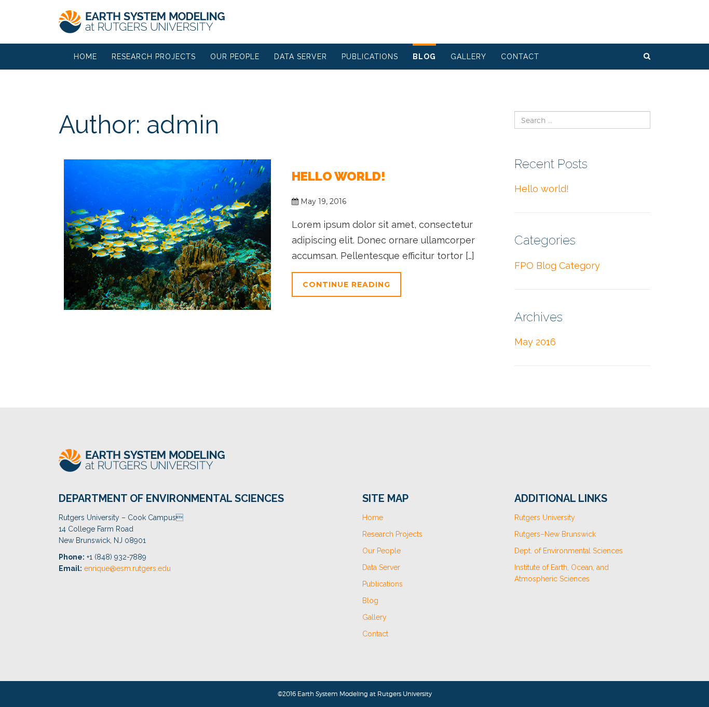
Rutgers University (544, 517)
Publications (370, 56)
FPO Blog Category (557, 265)
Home (85, 56)
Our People (235, 56)
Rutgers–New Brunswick (555, 534)
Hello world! (339, 176)
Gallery (468, 56)
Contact (520, 56)
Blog (424, 56)
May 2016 (535, 341)
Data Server (300, 56)
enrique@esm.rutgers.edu (127, 568)
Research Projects (154, 56)
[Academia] (142, 21)
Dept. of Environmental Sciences (568, 551)
